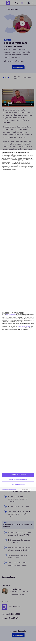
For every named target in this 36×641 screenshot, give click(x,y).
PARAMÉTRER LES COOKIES (18, 479)
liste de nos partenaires (24, 326)
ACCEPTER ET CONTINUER (18, 474)
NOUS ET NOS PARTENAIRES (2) (13, 313)
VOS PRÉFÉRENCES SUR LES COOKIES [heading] (15, 152)
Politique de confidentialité (9, 489)
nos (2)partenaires (11, 314)
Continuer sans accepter (18, 484)
